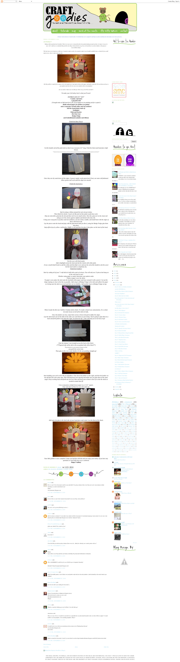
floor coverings (120, 446)
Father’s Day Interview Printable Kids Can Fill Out (124, 464)
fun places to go (128, 446)
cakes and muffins (129, 419)
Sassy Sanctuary (118, 502)
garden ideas (114, 448)
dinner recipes (120, 423)
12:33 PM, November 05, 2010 (57, 501)
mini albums (119, 429)
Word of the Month (116, 424)
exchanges (117, 417)
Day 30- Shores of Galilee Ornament (123, 287)
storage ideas (122, 439)
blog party (126, 443)
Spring (126, 416)
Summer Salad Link (130, 428)
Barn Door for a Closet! (126, 513)
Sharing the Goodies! (119, 326)
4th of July (123, 426)
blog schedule (115, 434)
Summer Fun (132, 426)
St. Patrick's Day (126, 433)
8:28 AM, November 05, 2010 (56, 492)
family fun (124, 411)
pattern (113, 421)
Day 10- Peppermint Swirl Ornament (123, 355)
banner (133, 433)
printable (122, 428)
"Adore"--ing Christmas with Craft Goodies (127, 524)
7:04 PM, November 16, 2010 (56, 640)
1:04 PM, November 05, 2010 (56, 520)
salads (113, 433)
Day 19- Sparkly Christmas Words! (123, 328)
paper (129, 417)
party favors (127, 448)
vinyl (116, 451)
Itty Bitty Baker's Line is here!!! (122, 308)
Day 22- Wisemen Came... (121, 317)
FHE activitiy (115, 426)
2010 (115, 280)
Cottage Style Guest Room (119, 460)
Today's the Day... (119, 351)
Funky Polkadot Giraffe (119, 467)
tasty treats (133, 414)
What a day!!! (118, 302)
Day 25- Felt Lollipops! (120, 310)
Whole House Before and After (127, 503)
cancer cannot (114, 444)
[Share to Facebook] (71, 467)
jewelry (123, 436)
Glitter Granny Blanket (126, 493)
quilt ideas (119, 438)
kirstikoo (50, 623)
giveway (123, 417)
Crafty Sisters (117, 481)
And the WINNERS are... (120, 289)
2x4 (49, 469)
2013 (115, 273)
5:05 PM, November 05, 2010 (56, 545)
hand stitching (131, 424)
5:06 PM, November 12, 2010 (56, 609)
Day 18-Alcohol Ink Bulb (120, 330)
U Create (116, 462)
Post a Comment (47, 644)
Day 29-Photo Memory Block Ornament (126, 218)
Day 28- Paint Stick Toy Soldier (122, 296)
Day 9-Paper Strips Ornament (121, 357)
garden (134, 446)
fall (134, 444)
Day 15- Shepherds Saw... (120, 339)
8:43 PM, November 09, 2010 (56, 587)
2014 (115, 271)
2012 (115, 275)
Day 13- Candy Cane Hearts (121, 344)
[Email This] (65, 467)
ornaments (128, 402)
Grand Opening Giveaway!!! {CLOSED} (126, 207)
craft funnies (129, 444)
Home (76, 647)
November (60, 469)
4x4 (131, 439)
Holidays (53, 469)
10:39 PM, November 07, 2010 (57, 578)
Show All (134, 542)
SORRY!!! (117, 353)
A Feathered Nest (118, 491)
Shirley (49, 532)
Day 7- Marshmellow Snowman (122, 364)
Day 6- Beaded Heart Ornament (122, 366)
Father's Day (125, 441)
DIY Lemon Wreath (118, 479)
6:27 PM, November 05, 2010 (56, 556)
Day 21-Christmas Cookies (121, 319)
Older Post (106, 647)
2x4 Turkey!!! (118, 369)
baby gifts (133, 429)
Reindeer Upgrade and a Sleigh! (124, 252)
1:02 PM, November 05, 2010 (56, 509)
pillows (133, 423)
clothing (124, 424)
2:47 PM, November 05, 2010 (56, 528)
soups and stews (132, 438)
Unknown (50, 513)
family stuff (114, 446)
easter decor (132, 434)
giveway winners (123, 421)
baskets (113, 429)
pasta (132, 448)
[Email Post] (63, 467)
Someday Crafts (117, 512)
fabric (127, 423)
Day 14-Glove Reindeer (120, 342)
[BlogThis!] (67, 467)
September (117, 389)
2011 (115, 278)
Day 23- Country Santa (120, 315)
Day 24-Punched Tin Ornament (122, 312)
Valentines (120, 419)
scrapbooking (119, 450)
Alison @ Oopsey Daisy (53, 572)
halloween (133, 416)
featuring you (115, 414)
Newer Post (46, 647)
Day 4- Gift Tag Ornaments (121, 373)
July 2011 (131, 441)
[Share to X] (69, 467)
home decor (124, 406)
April (134, 439)
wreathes (120, 451)
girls (122, 431)
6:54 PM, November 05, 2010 (56, 568)
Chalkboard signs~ (125, 534)
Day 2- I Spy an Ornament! (121, 378)
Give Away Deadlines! (120, 293)
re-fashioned (133, 407)
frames (113, 436)
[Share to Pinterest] (73, 467)
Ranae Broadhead (52, 582)
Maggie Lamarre (51, 591)
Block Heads (118, 416)
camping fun (132, 443)
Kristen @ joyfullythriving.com (54, 524)
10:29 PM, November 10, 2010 (57, 601)
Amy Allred (50, 541)
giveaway (127, 431)
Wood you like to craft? (119, 522)
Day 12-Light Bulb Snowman (121, 346)
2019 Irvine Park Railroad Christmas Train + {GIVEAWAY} (127, 470)
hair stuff (133, 431)
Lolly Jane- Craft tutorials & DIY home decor (123, 457)
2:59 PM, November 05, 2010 (56, 537)
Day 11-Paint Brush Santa (121, 348)
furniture (118, 436)
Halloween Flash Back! (126, 483)
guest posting (123, 413)
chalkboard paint (122, 444)
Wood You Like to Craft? (119, 407)
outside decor (120, 448)
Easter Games (119, 441)
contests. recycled (123, 434)
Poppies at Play (117, 532)
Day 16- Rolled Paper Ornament (122, 335)
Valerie (49, 549)
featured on (114, 428)
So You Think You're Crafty (120, 478)
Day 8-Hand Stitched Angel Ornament (123, 360)
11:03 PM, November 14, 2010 (57, 632)
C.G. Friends (126, 404)
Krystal (49, 482)
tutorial (66, 469)
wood (70, 469)
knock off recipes (130, 436)
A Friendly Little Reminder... (121, 324)
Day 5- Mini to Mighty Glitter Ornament (124, 371)
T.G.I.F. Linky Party (122, 409)
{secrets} (125, 451)
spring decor (114, 439)
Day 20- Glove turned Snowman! (122, 321)
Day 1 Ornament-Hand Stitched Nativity (124, 380)
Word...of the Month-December (122, 337)
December (117, 282)
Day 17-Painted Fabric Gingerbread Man (124, 333)
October (117, 387)
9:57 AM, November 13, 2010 (56, 620)
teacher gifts (126, 429)
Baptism (113, 441)
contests (125, 414)
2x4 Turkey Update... (119, 362)
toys (127, 439)
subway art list (126, 450)
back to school (120, 443)
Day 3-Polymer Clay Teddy (121, 375)
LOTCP (49, 505)
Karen (49, 496)
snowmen (125, 438)
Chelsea (49, 605)
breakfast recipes (115, 431)
